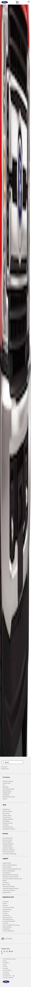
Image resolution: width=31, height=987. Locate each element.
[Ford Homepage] (6, 983)
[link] (5, 961)
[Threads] (12, 951)
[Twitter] (4, 951)
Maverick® (5, 769)
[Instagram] (9, 951)
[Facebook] (2, 951)
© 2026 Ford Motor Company (9, 959)
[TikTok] (2, 953)
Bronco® (4, 767)
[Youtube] (7, 951)
